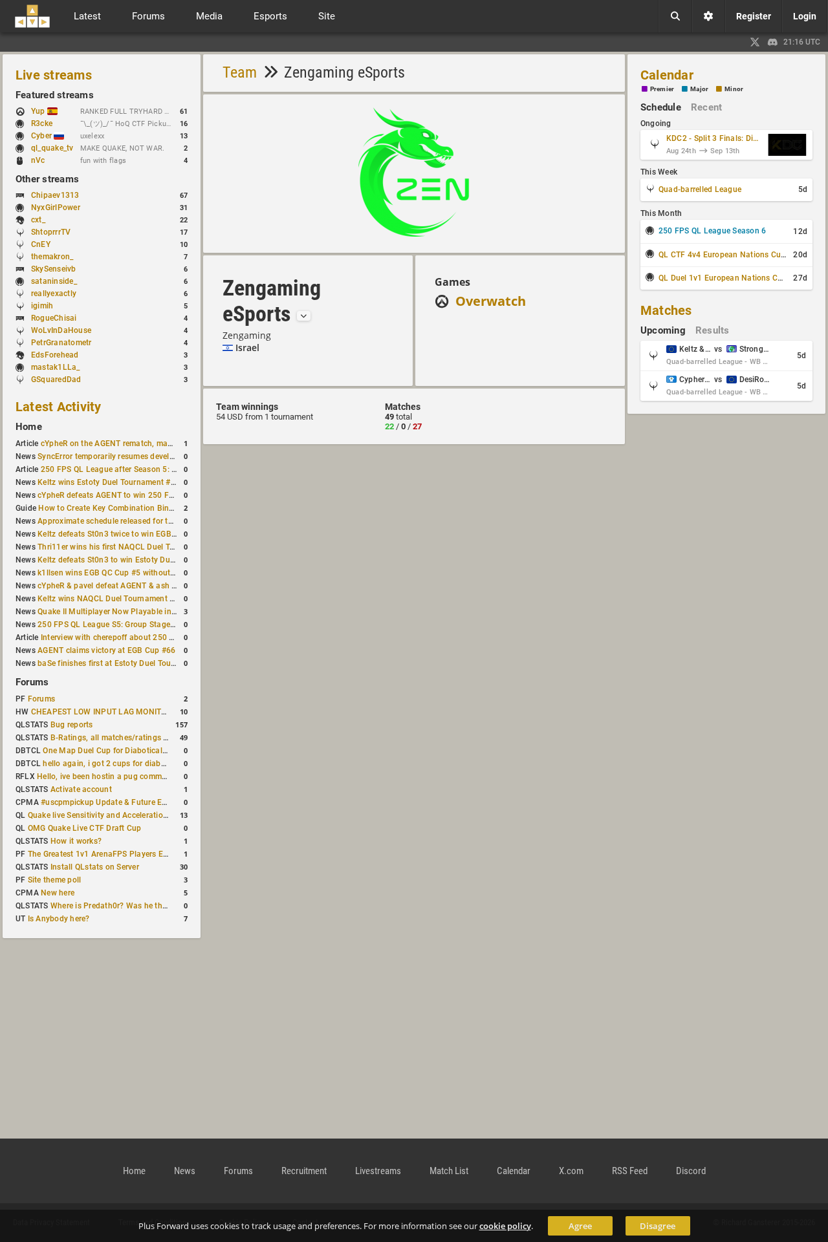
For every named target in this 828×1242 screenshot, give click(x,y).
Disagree (657, 1226)
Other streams (47, 179)
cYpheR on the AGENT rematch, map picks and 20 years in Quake (158, 443)
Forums (32, 682)
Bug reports (71, 724)
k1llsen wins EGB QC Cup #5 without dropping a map (134, 572)
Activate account (81, 789)
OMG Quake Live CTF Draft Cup (85, 828)
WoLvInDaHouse (61, 330)
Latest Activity (59, 406)
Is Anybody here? (59, 918)
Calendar (666, 75)
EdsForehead (55, 354)
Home (29, 427)
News (184, 1171)
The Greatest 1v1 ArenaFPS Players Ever (101, 854)
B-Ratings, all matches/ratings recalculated (129, 737)
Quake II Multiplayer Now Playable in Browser (120, 611)
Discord (691, 1171)
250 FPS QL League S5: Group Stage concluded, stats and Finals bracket (170, 624)
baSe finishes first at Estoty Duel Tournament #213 (130, 663)
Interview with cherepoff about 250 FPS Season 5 (130, 637)
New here (57, 892)
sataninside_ (54, 281)
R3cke (41, 123)
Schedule (660, 107)
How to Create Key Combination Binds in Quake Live (133, 508)
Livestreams (378, 1171)
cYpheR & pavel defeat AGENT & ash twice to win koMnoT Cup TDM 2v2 (168, 585)
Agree (580, 1226)
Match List (449, 1171)
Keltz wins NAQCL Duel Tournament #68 (111, 598)
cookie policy (505, 1226)
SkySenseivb (53, 268)
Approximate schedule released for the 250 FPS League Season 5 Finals (168, 521)
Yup (39, 111)
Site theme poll (55, 879)
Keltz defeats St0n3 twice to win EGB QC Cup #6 (125, 534)
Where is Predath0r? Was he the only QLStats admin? (147, 905)
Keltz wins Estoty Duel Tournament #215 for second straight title (154, 482)
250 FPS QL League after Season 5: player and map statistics (152, 469)
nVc (38, 160)
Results (712, 330)
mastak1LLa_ (55, 367)
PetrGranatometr (61, 342)
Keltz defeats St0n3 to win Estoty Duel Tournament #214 (140, 559)
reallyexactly (53, 293)
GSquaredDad (56, 379)
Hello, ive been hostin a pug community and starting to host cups (155, 776)
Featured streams (55, 95)
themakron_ (52, 256)
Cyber (42, 135)
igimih (42, 305)
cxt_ (38, 219)
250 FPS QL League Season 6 (712, 230)
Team (240, 72)
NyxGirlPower (55, 207)
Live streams (54, 75)
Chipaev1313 (55, 195)
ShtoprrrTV (51, 232)
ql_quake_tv (52, 148)
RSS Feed (630, 1171)
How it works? (76, 841)
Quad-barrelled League (700, 189)
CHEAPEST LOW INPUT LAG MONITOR (101, 711)
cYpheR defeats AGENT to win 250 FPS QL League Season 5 (147, 495)
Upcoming (663, 330)
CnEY (40, 244)
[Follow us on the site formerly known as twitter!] (755, 42)
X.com (571, 1171)
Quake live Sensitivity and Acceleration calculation (119, 815)
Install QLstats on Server (94, 867)
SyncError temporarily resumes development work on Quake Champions (167, 456)
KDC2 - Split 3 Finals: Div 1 (714, 138)
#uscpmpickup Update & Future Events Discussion (132, 802)
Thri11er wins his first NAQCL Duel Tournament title (131, 546)
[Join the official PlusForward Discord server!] (773, 42)
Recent (706, 107)
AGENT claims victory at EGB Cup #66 (106, 650)
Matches (666, 310)
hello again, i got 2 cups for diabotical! (113, 763)
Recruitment (304, 1171)
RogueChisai (54, 318)
